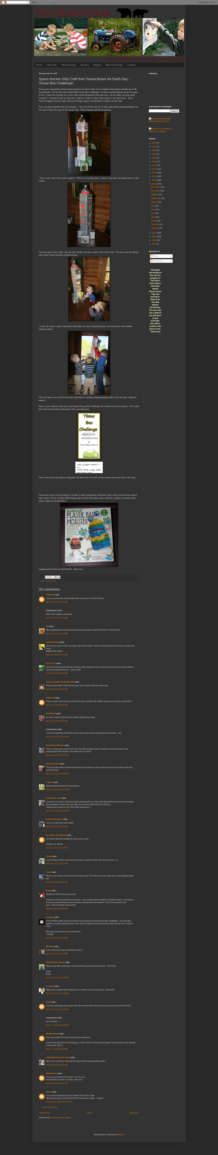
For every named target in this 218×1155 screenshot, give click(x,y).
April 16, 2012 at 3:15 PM (57, 863)
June (153, 209)
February (155, 224)
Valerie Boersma (53, 798)
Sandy (49, 856)
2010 (154, 237)
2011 (154, 233)
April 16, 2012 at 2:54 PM (57, 848)
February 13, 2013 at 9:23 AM (58, 1102)
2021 (154, 150)
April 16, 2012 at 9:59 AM (57, 721)
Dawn (48, 891)
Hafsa (48, 1092)
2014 (154, 176)
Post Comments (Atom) (61, 1117)
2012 (154, 184)
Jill (47, 626)
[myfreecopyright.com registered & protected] (164, 121)
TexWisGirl (51, 713)
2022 (154, 146)
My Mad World (52, 1034)
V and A (49, 782)
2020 (154, 154)
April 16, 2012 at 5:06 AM (57, 602)
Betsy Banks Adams (55, 962)
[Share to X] (52, 577)
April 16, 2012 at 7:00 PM (57, 909)
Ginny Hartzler (52, 764)
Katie (48, 1002)
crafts (48, 581)
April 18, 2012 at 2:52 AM (57, 1065)
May (153, 213)
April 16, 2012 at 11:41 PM (57, 1009)
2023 (154, 143)
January (155, 228)
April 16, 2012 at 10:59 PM (57, 993)
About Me (52, 65)
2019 (154, 158)
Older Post (134, 1113)
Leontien (50, 917)
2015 (154, 173)
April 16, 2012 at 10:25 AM (57, 737)
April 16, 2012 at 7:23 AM (57, 655)
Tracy (48, 872)
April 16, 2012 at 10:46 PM (57, 978)
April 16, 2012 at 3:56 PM (57, 882)
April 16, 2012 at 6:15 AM (57, 633)
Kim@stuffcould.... (54, 819)
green (54, 581)
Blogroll (97, 65)
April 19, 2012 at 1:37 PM (57, 1083)
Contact (131, 65)
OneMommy (51, 1073)
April (153, 217)
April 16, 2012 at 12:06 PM (57, 774)
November (156, 191)
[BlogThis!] (49, 577)
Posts (155, 256)
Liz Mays (50, 986)
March (154, 221)
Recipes (85, 65)
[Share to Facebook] (55, 577)
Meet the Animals (114, 65)
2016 (154, 169)
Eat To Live (51, 663)
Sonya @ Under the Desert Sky (60, 682)
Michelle (49, 946)
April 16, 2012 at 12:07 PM (57, 789)
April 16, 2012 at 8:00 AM (57, 673)
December (156, 187)
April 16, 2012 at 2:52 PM (57, 826)
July (153, 206)
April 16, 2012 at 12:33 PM (57, 811)
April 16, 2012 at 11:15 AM (57, 755)
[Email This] (46, 577)
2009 (154, 240)
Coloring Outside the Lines (58, 1057)
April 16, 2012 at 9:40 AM (57, 705)
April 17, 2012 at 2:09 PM (57, 1049)
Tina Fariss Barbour (55, 745)
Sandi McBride (52, 642)
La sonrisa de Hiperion (56, 835)
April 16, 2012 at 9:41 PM (57, 954)
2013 (154, 180)
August (154, 202)
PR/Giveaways (68, 65)
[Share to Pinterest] (58, 577)
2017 (154, 165)
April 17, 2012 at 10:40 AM (57, 1025)
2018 (154, 161)
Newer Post (45, 1113)
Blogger (120, 1134)
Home (39, 65)
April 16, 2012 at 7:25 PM (57, 938)
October (154, 194)
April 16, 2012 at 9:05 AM (57, 689)
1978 (154, 244)
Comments (157, 261)
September (156, 198)
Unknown (50, 595)
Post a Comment (50, 1107)
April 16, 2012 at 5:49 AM (57, 618)
